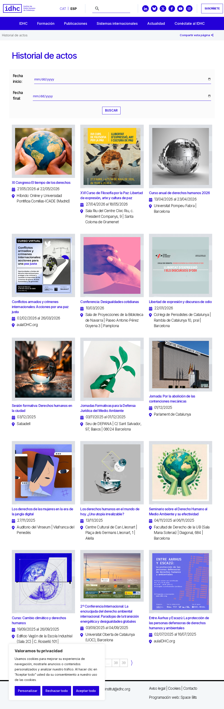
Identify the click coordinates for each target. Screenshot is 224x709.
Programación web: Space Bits (173, 697)
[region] (57, 672)
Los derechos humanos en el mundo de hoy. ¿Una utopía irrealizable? (109, 511)
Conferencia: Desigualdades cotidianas (109, 302)
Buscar (111, 110)
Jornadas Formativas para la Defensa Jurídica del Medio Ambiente (107, 408)
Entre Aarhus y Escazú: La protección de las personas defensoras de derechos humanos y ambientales (179, 623)
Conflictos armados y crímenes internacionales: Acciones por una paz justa (40, 307)
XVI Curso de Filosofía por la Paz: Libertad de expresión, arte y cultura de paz (111, 195)
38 (116, 663)
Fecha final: (18, 95)
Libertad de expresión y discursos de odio (180, 302)
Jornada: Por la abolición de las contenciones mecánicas (172, 398)
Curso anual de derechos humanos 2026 (179, 193)
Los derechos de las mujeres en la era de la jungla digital (42, 511)
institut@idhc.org (117, 689)
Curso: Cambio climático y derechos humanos (39, 620)
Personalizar (27, 691)
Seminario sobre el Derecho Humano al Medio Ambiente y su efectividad (178, 511)
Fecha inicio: (18, 79)
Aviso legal (157, 688)
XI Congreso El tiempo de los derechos (41, 182)
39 (124, 663)
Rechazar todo (57, 691)
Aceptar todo (86, 691)
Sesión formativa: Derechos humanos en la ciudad (42, 408)
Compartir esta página (195, 35)
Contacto (190, 688)
